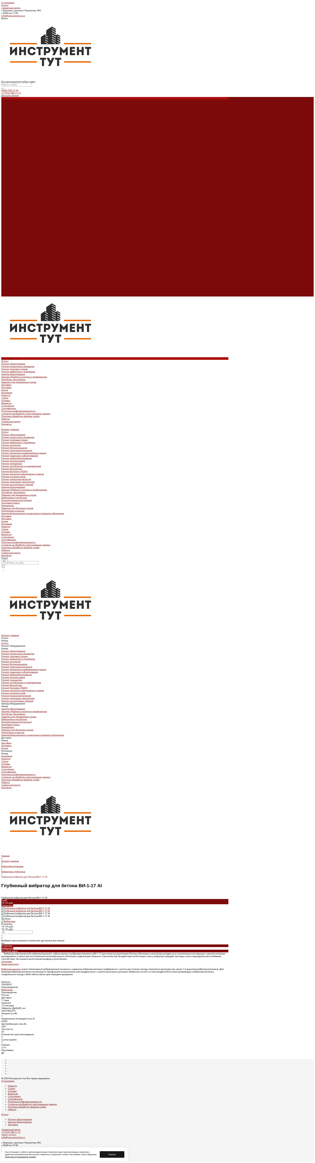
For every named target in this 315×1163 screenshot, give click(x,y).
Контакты (6, 295)
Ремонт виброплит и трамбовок (18, 111)
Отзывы (5, 140)
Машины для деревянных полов (18, 122)
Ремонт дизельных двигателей (17, 221)
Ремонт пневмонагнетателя (16, 219)
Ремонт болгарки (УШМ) (14, 211)
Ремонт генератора (11, 203)
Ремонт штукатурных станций (17, 224)
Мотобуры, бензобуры (13, 119)
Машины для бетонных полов (17, 248)
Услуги (4, 5)
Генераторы (7, 245)
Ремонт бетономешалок (14, 187)
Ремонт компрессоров (13, 216)
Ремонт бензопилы (11, 208)
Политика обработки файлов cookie (20, 156)
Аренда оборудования (13, 114)
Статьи (4, 137)
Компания (6, 263)
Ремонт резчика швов (13, 200)
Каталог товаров (10, 169)
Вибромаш (7, 989)
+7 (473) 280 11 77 (11, 1132)
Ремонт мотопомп (11, 185)
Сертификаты (8, 148)
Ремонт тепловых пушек (14, 108)
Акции (4, 261)
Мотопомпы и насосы (12, 250)
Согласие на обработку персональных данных (25, 153)
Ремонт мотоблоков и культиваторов (21, 206)
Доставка (6, 124)
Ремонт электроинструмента (16, 190)
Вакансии (6, 143)
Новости (5, 135)
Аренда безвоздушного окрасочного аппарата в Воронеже (32, 253)
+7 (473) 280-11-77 (11, 93)
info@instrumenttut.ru (13, 15)
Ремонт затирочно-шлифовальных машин (23, 192)
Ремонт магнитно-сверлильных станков (22, 213)
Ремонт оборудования (13, 103)
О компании (7, 2)
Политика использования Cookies (20, 1157)
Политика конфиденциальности (18, 150)
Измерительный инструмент (16, 240)
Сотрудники (7, 145)
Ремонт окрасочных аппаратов (17, 106)
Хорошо (112, 1154)
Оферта (5, 158)
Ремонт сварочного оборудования (19, 195)
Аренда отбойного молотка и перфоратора (24, 116)
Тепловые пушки (10, 242)
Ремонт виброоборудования (16, 198)
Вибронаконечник (11, 969)
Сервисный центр (10, 8)
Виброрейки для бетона (14, 237)
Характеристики (10, 964)
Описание (6, 961)
